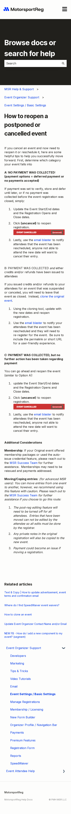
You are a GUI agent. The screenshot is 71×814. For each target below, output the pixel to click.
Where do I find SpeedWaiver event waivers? (31, 605)
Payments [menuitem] (17, 732)
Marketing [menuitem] (17, 663)
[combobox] (32, 63)
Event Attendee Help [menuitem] (20, 771)
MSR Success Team (24, 463)
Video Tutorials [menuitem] (20, 679)
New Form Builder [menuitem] (22, 717)
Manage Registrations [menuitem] (25, 702)
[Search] (63, 63)
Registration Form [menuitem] (22, 748)
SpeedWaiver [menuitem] (19, 763)
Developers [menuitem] (18, 656)
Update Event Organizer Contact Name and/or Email (35, 623)
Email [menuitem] (13, 686)
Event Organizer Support (21, 97)
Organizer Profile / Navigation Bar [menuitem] (33, 725)
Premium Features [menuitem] (23, 740)
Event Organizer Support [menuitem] (23, 648)
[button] (64, 648)
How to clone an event (18, 614)
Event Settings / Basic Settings (25, 105)
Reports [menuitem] (15, 756)
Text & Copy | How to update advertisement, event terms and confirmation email (35, 594)
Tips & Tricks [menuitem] (19, 671)
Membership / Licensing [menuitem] (26, 709)
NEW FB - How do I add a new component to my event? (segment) (33, 635)
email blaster (43, 240)
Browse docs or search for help (30, 48)
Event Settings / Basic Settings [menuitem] (33, 694)
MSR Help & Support (19, 89)
